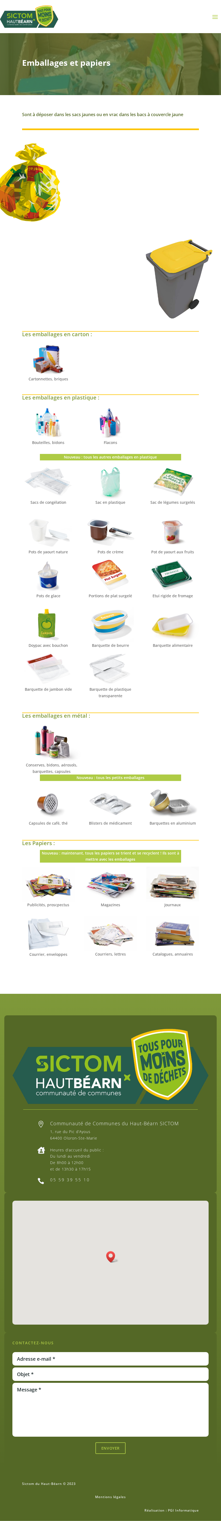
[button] (112, 1257)
